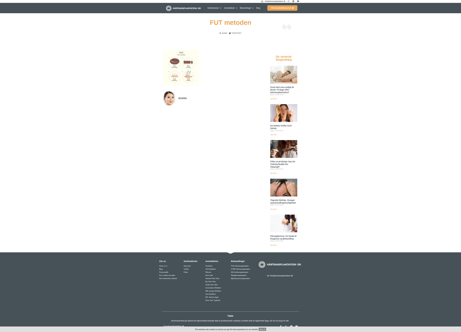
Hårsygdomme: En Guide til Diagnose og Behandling (283, 237)
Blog (258, 8)
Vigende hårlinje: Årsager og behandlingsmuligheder (283, 201)
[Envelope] (298, 1)
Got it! (262, 329)
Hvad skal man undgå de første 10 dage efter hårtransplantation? (282, 90)
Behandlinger (245, 8)
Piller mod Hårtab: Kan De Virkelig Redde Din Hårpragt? (282, 164)
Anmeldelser (229, 8)
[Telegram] (293, 1)
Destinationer (213, 8)
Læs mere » (273, 99)
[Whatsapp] (289, 1)
